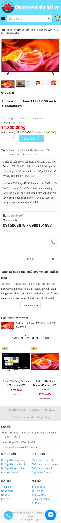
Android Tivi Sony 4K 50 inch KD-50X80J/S (26, 283)
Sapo (37, 519)
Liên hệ (7, 231)
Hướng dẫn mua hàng (13, 460)
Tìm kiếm (6, 486)
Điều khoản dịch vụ (12, 472)
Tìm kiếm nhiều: (16, 409)
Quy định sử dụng (42, 472)
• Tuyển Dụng (43, 417)
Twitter (39, 490)
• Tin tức (16, 417)
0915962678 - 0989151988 (27, 225)
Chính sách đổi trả (42, 468)
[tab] (30, 258)
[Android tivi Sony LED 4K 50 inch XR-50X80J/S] (7, 326)
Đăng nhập (7, 490)
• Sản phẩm (49, 409)
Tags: (4, 150)
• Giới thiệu (33, 409)
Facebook (40, 486)
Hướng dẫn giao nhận (13, 468)
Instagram (41, 495)
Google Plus (42, 499)
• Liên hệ (28, 417)
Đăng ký (5, 495)
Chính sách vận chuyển (45, 464)
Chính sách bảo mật (43, 460)
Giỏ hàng (6, 499)
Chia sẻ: (6, 92)
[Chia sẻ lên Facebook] (13, 92)
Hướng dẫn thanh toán (13, 464)
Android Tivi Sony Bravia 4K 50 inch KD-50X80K (45, 385)
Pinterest (40, 503)
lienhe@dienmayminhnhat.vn (21, 447)
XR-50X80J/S (28, 154)
